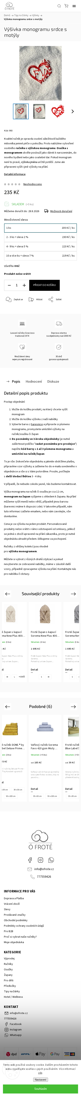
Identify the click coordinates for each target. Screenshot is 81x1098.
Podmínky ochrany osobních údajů (24, 926)
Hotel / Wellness (13, 997)
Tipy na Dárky (12, 991)
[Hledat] (59, 6)
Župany (8, 975)
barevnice (37, 424)
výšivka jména (29, 162)
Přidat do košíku (44, 285)
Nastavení (40, 1079)
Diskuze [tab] (53, 381)
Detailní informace (15, 174)
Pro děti (8, 980)
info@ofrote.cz (44, 869)
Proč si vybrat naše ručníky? (20, 937)
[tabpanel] (45, 642)
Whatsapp (51, 860)
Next (74, 593)
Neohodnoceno (32, 184)
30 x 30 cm (72, 796)
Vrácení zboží (12, 904)
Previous (8, 593)
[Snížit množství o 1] (9, 285)
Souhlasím (40, 1089)
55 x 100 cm (52, 796)
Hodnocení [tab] (34, 381)
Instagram (40, 860)
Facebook (30, 860)
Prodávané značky (15, 915)
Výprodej (9, 959)
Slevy (7, 909)
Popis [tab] (16, 381)
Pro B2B (8, 931)
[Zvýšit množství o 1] (24, 285)
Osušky (8, 969)
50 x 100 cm (11, 796)
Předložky (10, 986)
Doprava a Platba (14, 898)
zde (40, 1073)
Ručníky (8, 964)
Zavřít (68, 309)
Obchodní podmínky (16, 920)
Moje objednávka (14, 942)
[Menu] (74, 6)
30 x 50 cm (18, 789)
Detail (34, 670)
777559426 (44, 877)
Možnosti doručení (61, 211)
